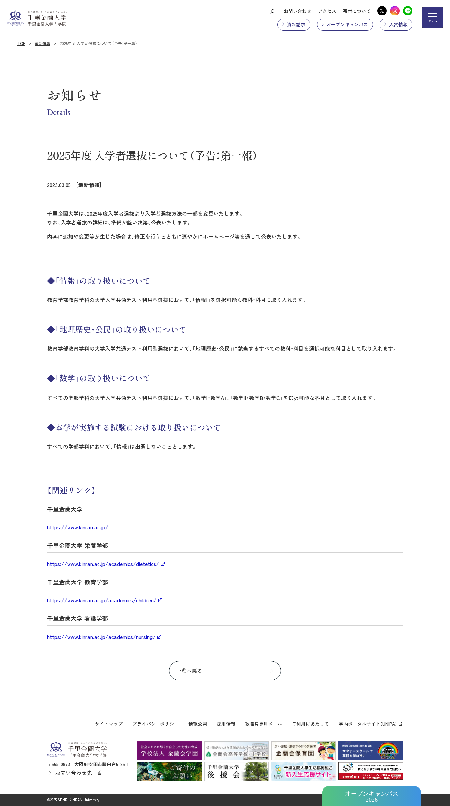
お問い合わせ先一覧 (78, 773)
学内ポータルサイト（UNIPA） (368, 723)
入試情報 (398, 24)
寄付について (357, 11)
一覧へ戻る (189, 670)
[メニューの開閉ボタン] (432, 17)
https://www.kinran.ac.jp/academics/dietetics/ (103, 564)
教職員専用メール (263, 723)
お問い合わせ (297, 11)
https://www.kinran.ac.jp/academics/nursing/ (101, 637)
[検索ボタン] (272, 11)
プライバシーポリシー (155, 723)
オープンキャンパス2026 (371, 797)
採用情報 (226, 723)
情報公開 (197, 723)
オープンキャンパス (347, 24)
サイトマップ (109, 723)
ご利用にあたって (310, 723)
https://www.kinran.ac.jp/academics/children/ (101, 600)
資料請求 (296, 24)
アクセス (327, 11)
